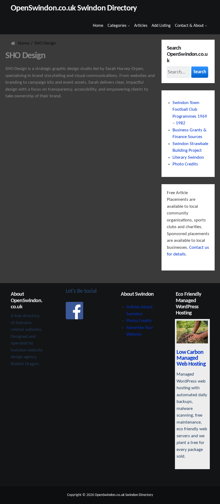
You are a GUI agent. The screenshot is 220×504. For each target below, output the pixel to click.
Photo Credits (185, 164)
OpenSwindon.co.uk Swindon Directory (74, 8)
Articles (140, 26)
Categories (117, 26)
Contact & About (189, 26)
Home (98, 26)
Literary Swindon (188, 157)
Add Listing (161, 26)
